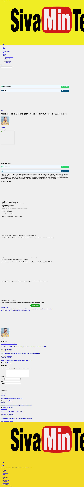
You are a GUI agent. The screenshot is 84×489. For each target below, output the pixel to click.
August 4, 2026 (5, 421)
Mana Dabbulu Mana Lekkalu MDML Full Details (11, 398)
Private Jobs (8, 61)
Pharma (5, 481)
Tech (4, 52)
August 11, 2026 (5, 407)
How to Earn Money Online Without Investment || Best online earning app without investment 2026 (23, 346)
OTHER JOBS (8, 62)
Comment (3, 376)
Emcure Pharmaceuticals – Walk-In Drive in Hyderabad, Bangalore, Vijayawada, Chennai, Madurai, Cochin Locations (27, 309)
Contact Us (5, 473)
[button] (1, 65)
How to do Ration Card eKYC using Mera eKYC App (13, 411)
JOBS (4, 55)
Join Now (65, 86)
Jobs (2, 110)
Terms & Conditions (7, 486)
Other (4, 478)
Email (2, 381)
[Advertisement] (35, 77)
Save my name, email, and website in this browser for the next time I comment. (20, 386)
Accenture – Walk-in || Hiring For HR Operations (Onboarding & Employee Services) (20, 353)
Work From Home (9, 57)
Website (3, 383)
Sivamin (4, 127)
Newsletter (5, 477)
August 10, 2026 (5, 414)
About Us (5, 471)
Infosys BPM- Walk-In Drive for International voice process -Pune (16, 360)
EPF (4, 474)
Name (2, 379)
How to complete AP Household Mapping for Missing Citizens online (16, 405)
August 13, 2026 (5, 401)
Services (3, 395)
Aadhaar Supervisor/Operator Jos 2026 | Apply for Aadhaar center (16, 418)
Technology (5, 484)
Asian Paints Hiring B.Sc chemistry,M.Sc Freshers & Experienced (16, 310)
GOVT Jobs (8, 58)
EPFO (4, 50)
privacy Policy (6, 483)
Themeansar (28, 468)
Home (4, 48)
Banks (4, 54)
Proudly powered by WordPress (8, 468)
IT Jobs (7, 60)
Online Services (6, 51)
